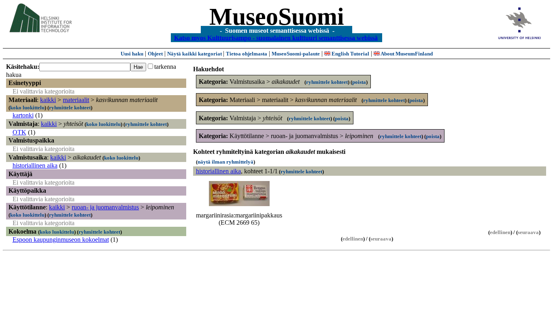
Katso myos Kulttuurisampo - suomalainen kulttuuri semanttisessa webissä (276, 37)
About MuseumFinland (406, 54)
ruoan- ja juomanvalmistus (105, 207)
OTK (19, 132)
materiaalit (76, 99)
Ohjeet (155, 54)
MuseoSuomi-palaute (296, 54)
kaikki (48, 99)
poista (359, 82)
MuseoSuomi (276, 16)
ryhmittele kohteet (70, 107)
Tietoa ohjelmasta (246, 54)
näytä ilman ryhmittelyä (225, 162)
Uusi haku (132, 54)
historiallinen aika (35, 165)
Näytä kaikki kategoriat (195, 54)
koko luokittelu (27, 107)
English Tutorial (349, 54)
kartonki (23, 115)
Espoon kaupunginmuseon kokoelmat (61, 239)
